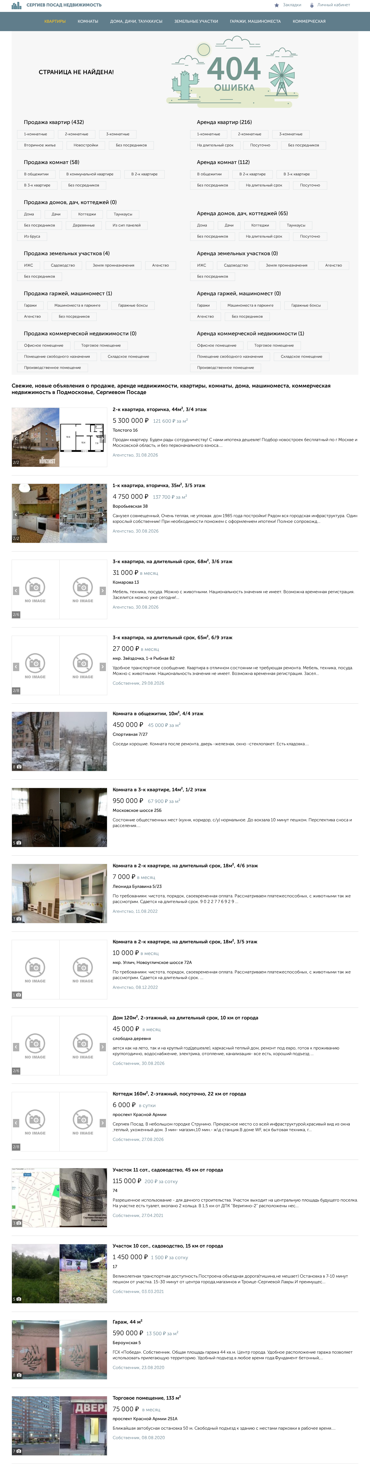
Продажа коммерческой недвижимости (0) (80, 334)
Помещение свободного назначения (57, 357)
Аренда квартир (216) (224, 122)
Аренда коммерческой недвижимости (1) (250, 334)
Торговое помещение (101, 345)
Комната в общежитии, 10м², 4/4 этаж (158, 713)
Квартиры (55, 21)
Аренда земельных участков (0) (237, 254)
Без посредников (131, 145)
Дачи (56, 214)
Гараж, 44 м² (127, 1322)
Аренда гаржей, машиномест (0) (239, 294)
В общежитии (36, 174)
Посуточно (260, 145)
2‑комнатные (76, 134)
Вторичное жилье (40, 145)
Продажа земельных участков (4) (67, 254)
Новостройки (86, 145)
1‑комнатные (35, 134)
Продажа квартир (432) (54, 122)
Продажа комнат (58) (51, 162)
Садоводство (63, 265)
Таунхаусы (123, 214)
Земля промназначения (113, 265)
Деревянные (84, 225)
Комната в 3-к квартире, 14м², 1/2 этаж (159, 789)
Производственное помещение (52, 368)
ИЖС (28, 265)
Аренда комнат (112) (223, 162)
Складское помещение (128, 357)
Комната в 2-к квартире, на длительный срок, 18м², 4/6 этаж (185, 866)
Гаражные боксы (133, 305)
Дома (29, 214)
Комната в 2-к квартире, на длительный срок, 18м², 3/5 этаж (185, 942)
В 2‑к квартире (144, 174)
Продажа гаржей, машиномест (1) (68, 294)
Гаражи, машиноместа (255, 21)
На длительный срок (215, 145)
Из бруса (32, 236)
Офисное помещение (43, 345)
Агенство (160, 265)
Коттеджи (87, 214)
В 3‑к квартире (37, 185)
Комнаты (88, 21)
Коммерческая (309, 21)
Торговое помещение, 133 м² (147, 1398)
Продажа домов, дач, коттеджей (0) (70, 202)
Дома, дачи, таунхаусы (136, 21)
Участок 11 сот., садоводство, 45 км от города (168, 1170)
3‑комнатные (117, 134)
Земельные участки (196, 21)
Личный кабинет (333, 5)
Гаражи (30, 305)
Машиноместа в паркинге (77, 305)
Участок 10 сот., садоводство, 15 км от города (168, 1246)
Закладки (292, 5)
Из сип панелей (127, 225)
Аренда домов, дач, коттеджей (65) (242, 213)
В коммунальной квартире (89, 174)
